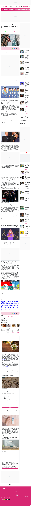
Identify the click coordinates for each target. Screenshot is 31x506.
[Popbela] (6, 7)
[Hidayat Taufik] (2, 320)
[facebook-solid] (14, 48)
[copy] (18, 48)
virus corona (7, 53)
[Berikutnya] (19, 375)
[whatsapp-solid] (12, 48)
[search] (21, 6)
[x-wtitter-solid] (16, 48)
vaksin (7, 414)
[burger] (29, 6)
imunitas (3, 407)
